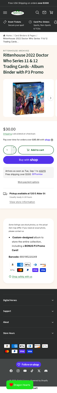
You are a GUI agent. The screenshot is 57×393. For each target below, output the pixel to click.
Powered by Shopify (39, 380)
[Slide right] (50, 98)
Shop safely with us (22, 276)
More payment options (28, 182)
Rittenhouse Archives (16, 51)
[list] (28, 25)
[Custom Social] (45, 370)
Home (9, 35)
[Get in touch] (44, 12)
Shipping (7, 134)
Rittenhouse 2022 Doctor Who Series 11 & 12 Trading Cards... (25, 40)
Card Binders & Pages (25, 35)
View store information (22, 201)
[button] (5, 12)
